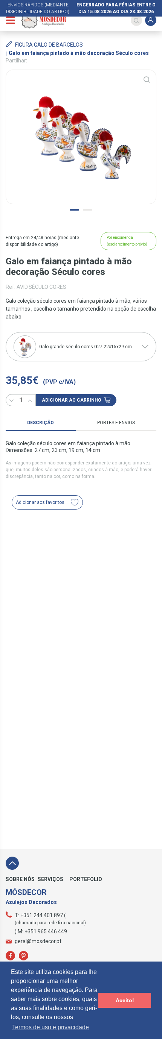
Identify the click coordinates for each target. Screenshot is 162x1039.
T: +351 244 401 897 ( (40, 915)
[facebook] (10, 955)
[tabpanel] (81, 137)
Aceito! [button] (125, 1000)
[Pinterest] (23, 955)
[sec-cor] (81, 136)
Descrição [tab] (40, 422)
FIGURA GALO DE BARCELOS (49, 45)
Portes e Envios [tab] (116, 422)
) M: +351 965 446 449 (41, 931)
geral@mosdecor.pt (38, 941)
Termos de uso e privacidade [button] (50, 1027)
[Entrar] (150, 20)
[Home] (43, 20)
